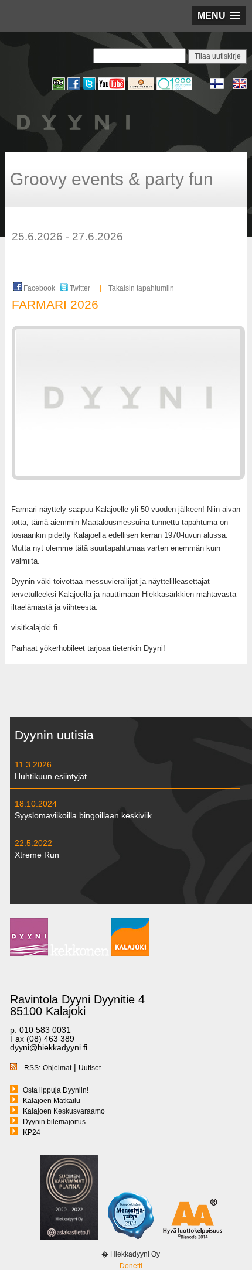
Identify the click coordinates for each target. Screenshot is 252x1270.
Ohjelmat (57, 1068)
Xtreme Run (37, 854)
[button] (219, 15)
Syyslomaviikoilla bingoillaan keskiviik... (87, 815)
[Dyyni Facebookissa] (75, 88)
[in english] (240, 88)
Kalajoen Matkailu (51, 1101)
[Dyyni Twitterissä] (90, 88)
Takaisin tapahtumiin (141, 288)
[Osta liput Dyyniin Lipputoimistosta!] (142, 88)
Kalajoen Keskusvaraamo (64, 1111)
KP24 (31, 1132)
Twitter (79, 288)
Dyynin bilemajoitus (54, 1122)
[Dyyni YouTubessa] (113, 88)
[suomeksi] (221, 88)
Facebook (38, 288)
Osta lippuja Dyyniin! (55, 1090)
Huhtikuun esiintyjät (51, 776)
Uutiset (90, 1068)
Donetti (131, 1266)
